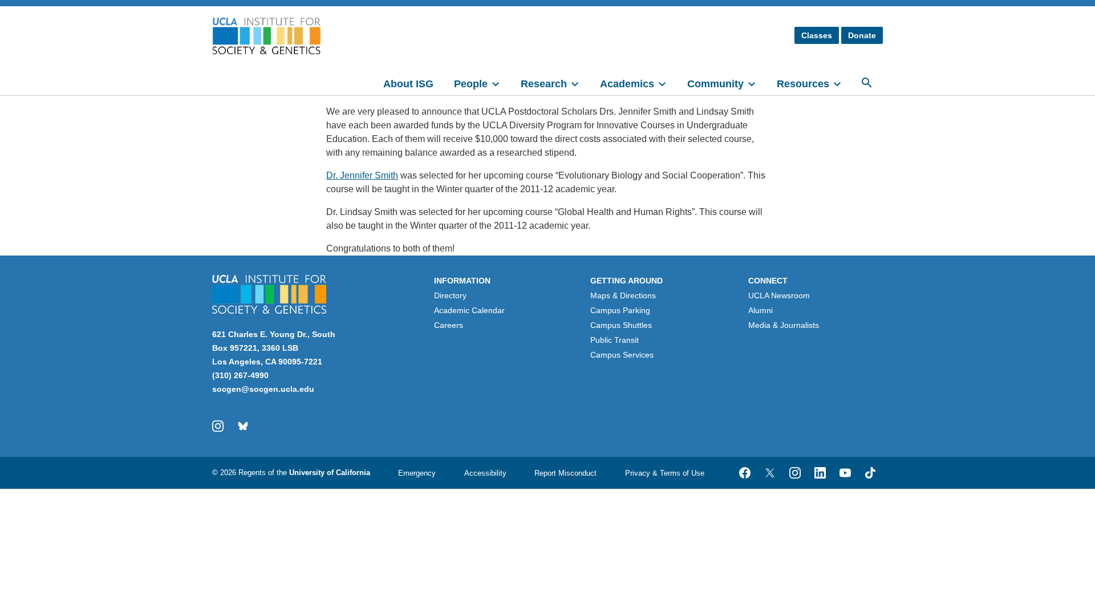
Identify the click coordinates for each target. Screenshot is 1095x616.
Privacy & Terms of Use (664, 473)
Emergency (417, 473)
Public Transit (614, 340)
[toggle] (500, 82)
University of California (329, 472)
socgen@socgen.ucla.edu (263, 389)
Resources (803, 84)
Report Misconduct (565, 473)
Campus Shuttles (621, 325)
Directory (450, 295)
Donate (862, 35)
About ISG (408, 84)
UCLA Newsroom (779, 295)
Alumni (760, 310)
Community (715, 84)
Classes (816, 35)
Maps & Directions (623, 295)
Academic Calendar (469, 310)
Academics (627, 84)
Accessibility (485, 473)
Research (544, 84)
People (471, 84)
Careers (448, 325)
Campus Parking (620, 310)
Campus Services (622, 354)
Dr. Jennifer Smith (362, 175)
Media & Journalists (783, 325)
